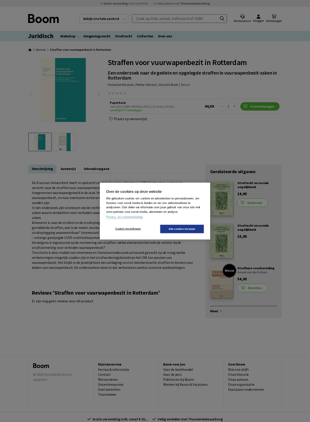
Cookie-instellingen (128, 228)
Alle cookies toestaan (182, 228)
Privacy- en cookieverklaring (124, 217)
